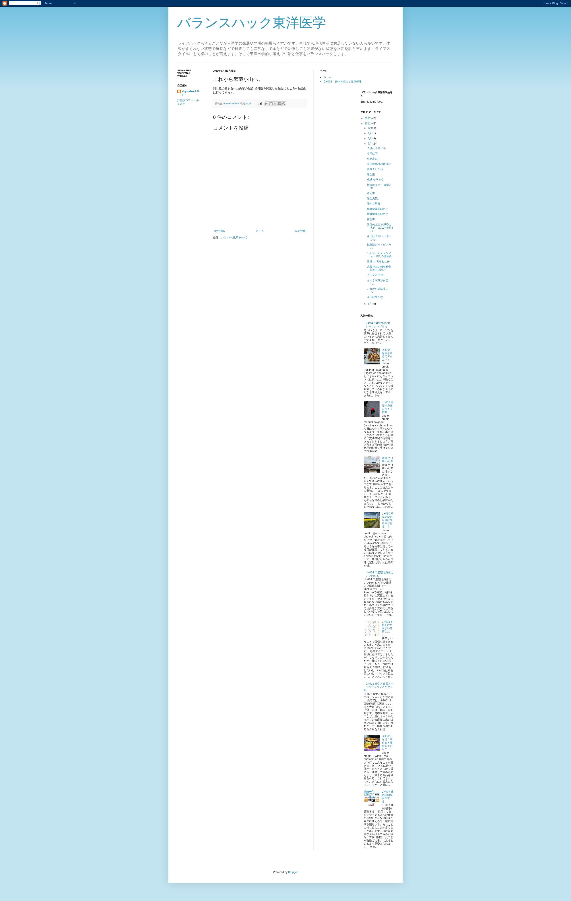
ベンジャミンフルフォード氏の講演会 (379, 254)
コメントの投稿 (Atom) (233, 237)
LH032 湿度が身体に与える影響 (387, 407)
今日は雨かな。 (376, 297)
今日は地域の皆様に (379, 163)
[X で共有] (275, 103)
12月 (371, 128)
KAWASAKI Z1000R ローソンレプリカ (379, 325)
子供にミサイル (376, 148)
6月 (370, 138)
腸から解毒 (373, 203)
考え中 (371, 193)
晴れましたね (375, 169)
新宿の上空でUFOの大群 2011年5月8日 (380, 228)
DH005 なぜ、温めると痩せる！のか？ (387, 743)
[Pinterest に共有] (283, 103)
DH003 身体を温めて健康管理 (342, 81)
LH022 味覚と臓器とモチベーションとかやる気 (379, 687)
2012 (367, 118)
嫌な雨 (371, 174)
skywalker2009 (231, 103)
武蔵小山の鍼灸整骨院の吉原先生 (379, 268)
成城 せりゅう (375, 179)
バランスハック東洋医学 (251, 22)
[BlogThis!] (271, 103)
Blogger (293, 872)
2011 (367, 123)
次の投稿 (219, 231)
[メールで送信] (267, 103)
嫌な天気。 (373, 198)
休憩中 (371, 219)
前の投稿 (300, 231)
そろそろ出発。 (376, 275)
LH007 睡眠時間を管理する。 (387, 796)
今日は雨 (372, 153)
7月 (370, 133)
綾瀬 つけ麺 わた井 (378, 261)
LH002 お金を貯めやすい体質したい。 (387, 628)
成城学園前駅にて (377, 209)
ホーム (260, 231)
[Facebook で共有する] (279, 103)
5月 (370, 143)
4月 (370, 303)
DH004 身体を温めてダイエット (387, 354)
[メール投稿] (259, 103)
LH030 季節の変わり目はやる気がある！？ (387, 520)
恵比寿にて (373, 158)
